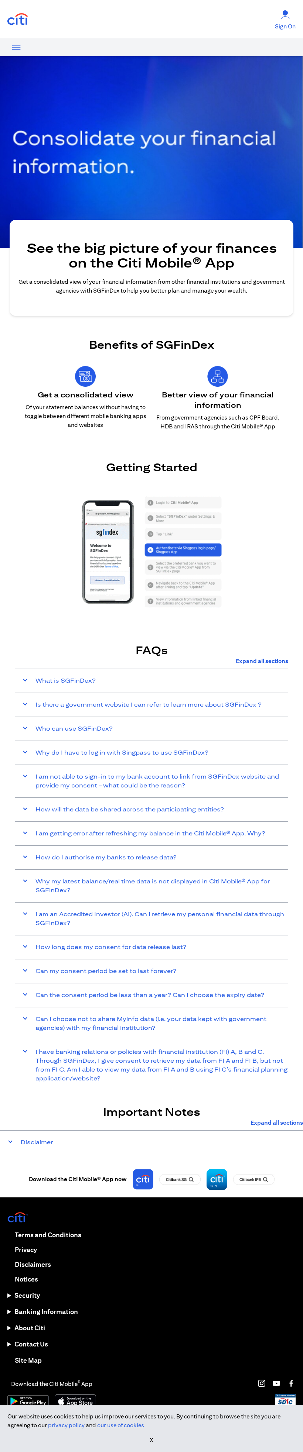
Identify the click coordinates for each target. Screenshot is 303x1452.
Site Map (28, 1360)
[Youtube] (276, 1383)
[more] (16, 47)
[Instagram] (261, 1383)
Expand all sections (262, 661)
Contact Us (31, 1344)
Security (27, 1295)
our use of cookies (120, 1425)
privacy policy (66, 1425)
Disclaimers (33, 1264)
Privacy (26, 1249)
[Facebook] (291, 1383)
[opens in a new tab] (17, 19)
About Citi (29, 1328)
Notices (26, 1279)
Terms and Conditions (48, 1235)
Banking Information (46, 1311)
